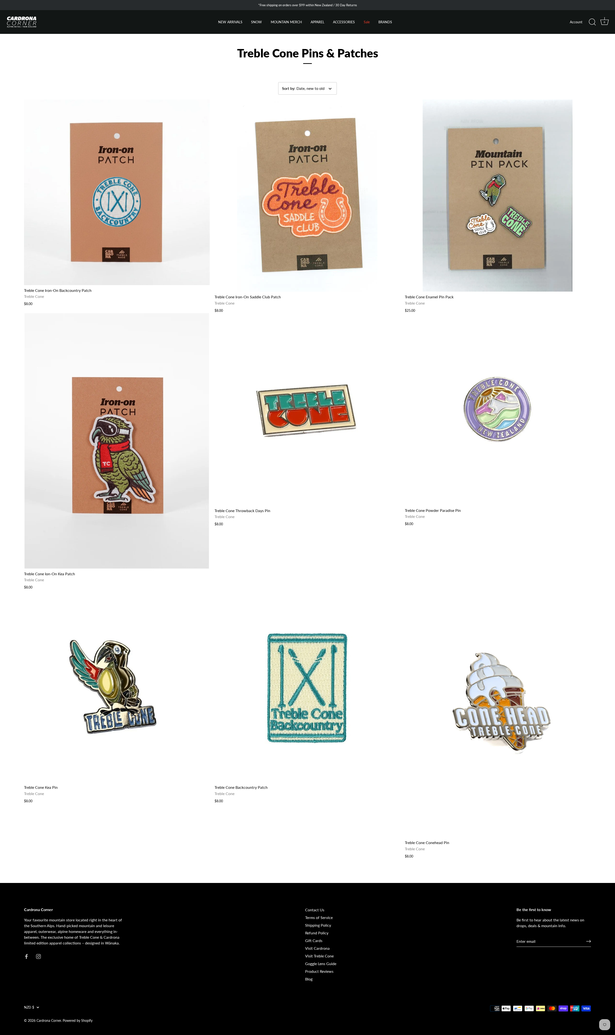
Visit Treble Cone (319, 956)
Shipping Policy (318, 925)
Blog (309, 979)
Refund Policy (316, 933)
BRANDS (385, 22)
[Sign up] (588, 941)
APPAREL (317, 22)
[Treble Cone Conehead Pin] (497, 713)
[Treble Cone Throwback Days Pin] (307, 409)
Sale (367, 22)
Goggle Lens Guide (320, 963)
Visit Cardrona (317, 948)
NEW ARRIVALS (230, 22)
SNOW (256, 22)
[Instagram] (64, 1017)
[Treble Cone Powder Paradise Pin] (497, 409)
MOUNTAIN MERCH (286, 22)
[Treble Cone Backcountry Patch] (307, 686)
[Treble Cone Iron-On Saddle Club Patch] (307, 195)
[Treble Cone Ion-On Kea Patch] (117, 441)
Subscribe (60, 1002)
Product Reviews (319, 971)
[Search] (592, 22)
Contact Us (314, 909)
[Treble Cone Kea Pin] (117, 686)
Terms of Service (319, 917)
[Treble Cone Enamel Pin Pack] (497, 195)
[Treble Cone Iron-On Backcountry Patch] (117, 192)
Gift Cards (313, 940)
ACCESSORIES (344, 22)
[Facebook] (55, 1017)
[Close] (108, 944)
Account (576, 22)
